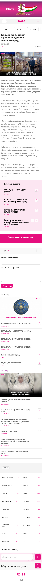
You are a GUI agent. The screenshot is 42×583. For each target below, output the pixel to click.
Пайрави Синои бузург (9, 431)
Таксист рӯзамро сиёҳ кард (10, 355)
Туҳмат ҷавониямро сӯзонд (11, 363)
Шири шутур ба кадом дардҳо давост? (15, 191)
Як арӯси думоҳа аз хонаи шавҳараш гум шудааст (15, 401)
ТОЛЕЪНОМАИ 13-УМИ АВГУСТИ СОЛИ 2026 (16, 339)
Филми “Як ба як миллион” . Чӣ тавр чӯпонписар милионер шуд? (16, 201)
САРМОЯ (19, 29)
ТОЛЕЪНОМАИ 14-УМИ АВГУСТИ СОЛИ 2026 (16, 347)
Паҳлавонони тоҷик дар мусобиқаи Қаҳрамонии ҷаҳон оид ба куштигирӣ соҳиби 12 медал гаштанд (15, 421)
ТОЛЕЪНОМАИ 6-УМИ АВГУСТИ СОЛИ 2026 (15, 323)
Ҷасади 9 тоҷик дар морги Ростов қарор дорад (15, 410)
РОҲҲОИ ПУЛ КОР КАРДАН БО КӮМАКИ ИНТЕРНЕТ (14, 211)
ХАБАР (7, 29)
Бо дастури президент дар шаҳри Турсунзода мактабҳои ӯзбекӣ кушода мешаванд (15, 441)
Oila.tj (3, 46)
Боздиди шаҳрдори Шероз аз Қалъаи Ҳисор (14, 452)
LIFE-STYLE (33, 29)
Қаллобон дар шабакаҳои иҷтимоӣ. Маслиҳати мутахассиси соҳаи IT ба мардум (16, 222)
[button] (38, 21)
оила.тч (6, 467)
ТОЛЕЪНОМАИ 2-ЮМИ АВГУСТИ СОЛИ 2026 (16, 331)
